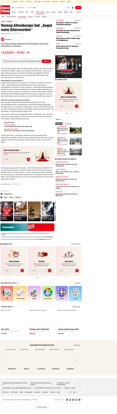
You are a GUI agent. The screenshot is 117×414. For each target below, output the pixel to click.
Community (29, 1)
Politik (32, 12)
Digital (66, 12)
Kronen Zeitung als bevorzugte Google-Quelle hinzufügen (27, 61)
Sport (47, 12)
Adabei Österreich (22, 16)
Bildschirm (18, 197)
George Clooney (7, 194)
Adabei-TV (30, 16)
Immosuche (55, 1)
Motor (71, 12)
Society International (11, 16)
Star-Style (37, 16)
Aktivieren (46, 61)
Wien (27, 12)
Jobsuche (62, 1)
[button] (74, 12)
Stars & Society (40, 12)
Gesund (53, 12)
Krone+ (14, 12)
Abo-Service (5, 392)
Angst (5, 197)
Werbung (66, 388)
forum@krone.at (42, 239)
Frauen (11, 197)
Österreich (21, 12)
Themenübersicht (48, 237)
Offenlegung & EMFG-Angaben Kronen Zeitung (40, 383)
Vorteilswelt (14, 1)
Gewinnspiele (37, 1)
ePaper (21, 1)
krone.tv (79, 12)
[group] (6, 211)
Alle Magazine (76, 345)
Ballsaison (44, 16)
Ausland (60, 12)
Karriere (73, 388)
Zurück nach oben (41, 407)
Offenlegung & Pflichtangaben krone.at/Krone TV (14, 383)
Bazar (69, 1)
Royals (3, 16)
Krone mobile (46, 1)
